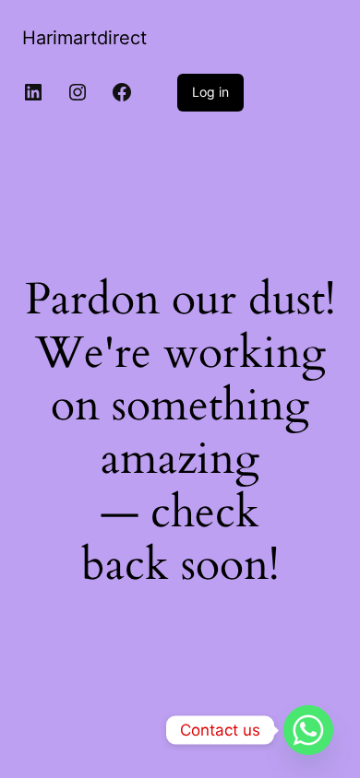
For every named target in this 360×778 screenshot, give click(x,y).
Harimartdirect (84, 38)
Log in (210, 92)
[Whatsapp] (308, 730)
